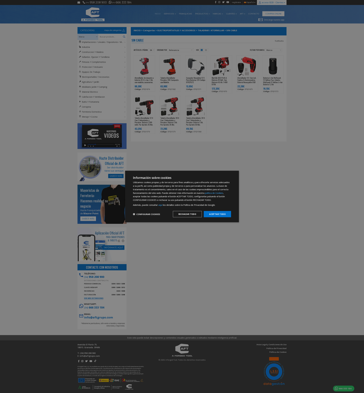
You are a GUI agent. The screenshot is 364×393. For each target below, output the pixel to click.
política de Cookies (214, 192)
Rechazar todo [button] (187, 214)
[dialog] (182, 196)
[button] (146, 214)
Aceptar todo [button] (217, 214)
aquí (160, 204)
